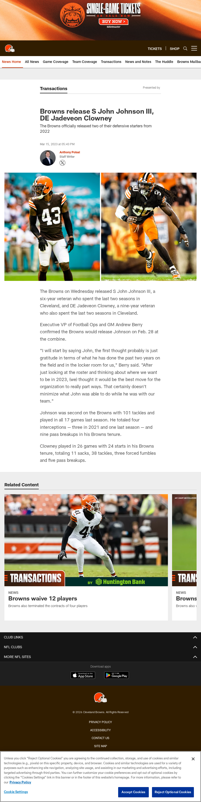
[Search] (185, 48)
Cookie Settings (16, 792)
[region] (100, 776)
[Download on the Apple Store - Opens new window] (83, 676)
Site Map (100, 746)
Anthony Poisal (70, 152)
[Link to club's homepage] (10, 46)
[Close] (193, 759)
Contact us (100, 738)
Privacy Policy (100, 722)
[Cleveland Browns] (100, 698)
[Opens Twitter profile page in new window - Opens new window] (62, 163)
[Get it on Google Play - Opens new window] (116, 678)
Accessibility (100, 730)
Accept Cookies (133, 792)
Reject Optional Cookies (173, 792)
